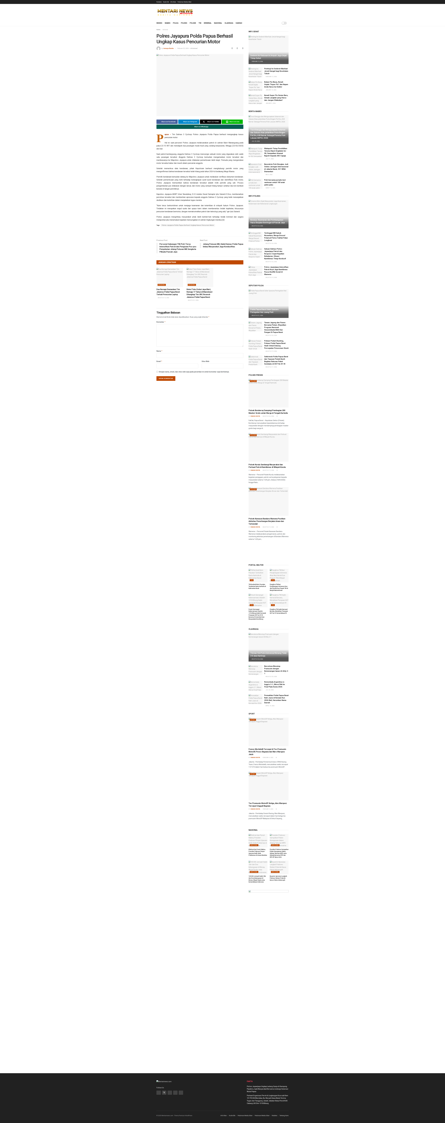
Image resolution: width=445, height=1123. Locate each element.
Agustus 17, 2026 (271, 367)
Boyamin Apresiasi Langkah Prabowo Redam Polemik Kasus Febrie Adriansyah (278, 878)
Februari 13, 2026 (257, 61)
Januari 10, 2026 (270, 90)
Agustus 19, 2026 (271, 277)
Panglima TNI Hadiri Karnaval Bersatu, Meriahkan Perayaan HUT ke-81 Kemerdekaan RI (279, 611)
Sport (252, 720)
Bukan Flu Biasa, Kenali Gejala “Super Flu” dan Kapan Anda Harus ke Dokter (276, 84)
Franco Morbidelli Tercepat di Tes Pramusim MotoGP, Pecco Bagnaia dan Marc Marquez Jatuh (267, 752)
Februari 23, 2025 (183, 48)
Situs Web (205, 361)
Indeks (159, 23)
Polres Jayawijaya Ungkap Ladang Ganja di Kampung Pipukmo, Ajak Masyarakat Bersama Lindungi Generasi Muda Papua (267, 1089)
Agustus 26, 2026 (268, 416)
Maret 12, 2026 (270, 188)
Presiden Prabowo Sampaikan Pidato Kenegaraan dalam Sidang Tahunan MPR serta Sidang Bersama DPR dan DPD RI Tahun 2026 (279, 853)
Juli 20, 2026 (269, 690)
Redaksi (159, 2)
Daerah (239, 23)
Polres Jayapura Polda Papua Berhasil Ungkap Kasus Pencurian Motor (188, 225)
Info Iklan (173, 2)
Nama (159, 351)
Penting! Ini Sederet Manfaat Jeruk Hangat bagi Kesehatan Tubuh (276, 71)
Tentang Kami (284, 1115)
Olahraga (229, 23)
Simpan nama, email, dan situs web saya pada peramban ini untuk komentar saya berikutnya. (194, 372)
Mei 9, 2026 (268, 174)
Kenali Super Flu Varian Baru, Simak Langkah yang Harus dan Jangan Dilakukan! (276, 97)
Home (158, 29)
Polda (175, 23)
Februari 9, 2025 (267, 757)
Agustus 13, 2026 (163, 297)
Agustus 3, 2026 (193, 300)
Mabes (167, 23)
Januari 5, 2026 (270, 103)
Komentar (161, 322)
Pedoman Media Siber (184, 2)
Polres (184, 23)
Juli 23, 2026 (255, 141)
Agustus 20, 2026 (271, 335)
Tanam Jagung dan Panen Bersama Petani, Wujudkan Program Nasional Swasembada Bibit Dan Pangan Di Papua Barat (275, 327)
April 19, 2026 (269, 706)
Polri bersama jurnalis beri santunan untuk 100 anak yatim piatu (275, 182)
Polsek (193, 23)
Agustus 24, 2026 (257, 226)
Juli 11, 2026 (269, 159)
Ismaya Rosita (168, 48)
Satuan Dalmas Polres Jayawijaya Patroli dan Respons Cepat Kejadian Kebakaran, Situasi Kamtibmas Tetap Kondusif (275, 254)
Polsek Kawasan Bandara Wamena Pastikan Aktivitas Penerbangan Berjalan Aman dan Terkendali (267, 521)
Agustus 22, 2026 (271, 261)
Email (159, 361)
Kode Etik (166, 2)
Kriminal (207, 23)
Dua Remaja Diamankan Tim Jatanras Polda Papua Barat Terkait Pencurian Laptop (168, 292)
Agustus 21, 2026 (257, 315)
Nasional (218, 23)
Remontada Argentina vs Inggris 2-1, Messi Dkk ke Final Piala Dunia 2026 (274, 684)
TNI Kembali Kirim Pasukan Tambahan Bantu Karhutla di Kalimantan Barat (257, 586)
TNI (200, 23)
